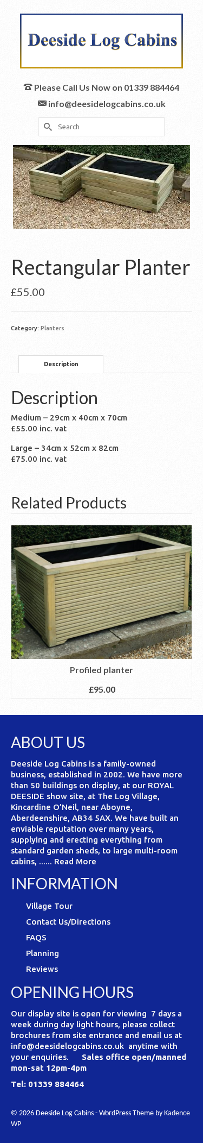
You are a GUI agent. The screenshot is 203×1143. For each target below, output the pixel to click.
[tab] (60, 364)
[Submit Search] (46, 126)
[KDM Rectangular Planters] (101, 186)
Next (182, 611)
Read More (75, 861)
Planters (52, 328)
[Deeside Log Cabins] (101, 41)
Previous (20, 611)
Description (61, 364)
